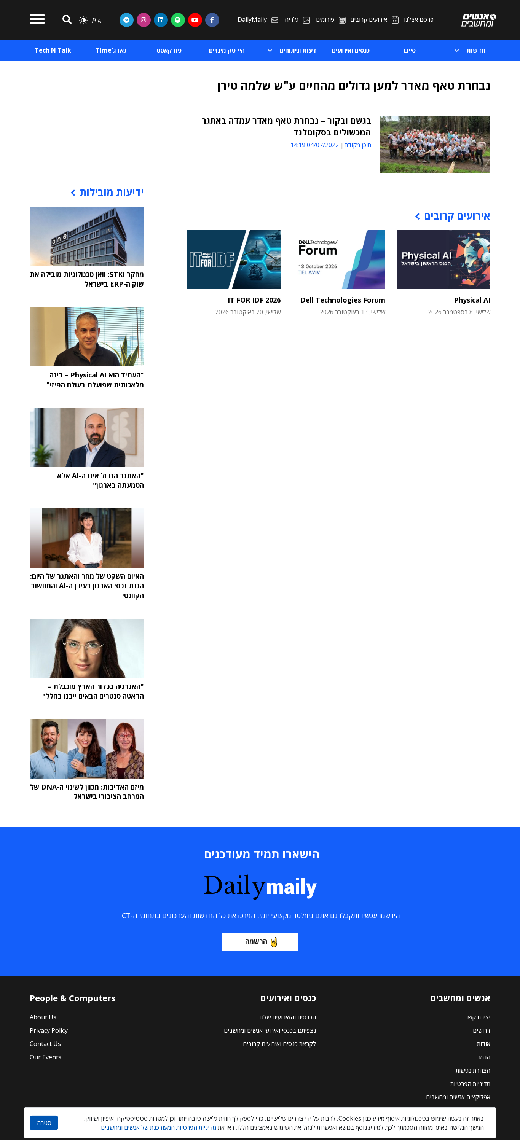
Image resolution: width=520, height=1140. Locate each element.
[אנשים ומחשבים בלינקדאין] (160, 20)
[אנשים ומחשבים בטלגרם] (126, 20)
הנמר (483, 1057)
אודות (483, 1044)
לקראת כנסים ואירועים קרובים (279, 1044)
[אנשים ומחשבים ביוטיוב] (195, 20)
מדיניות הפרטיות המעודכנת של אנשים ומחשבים (158, 1127)
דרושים (481, 1030)
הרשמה (256, 941)
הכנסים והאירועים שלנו (287, 1017)
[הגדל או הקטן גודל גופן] (96, 20)
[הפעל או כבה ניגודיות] (83, 20)
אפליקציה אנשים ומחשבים (458, 1097)
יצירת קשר (477, 1017)
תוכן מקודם (357, 145)
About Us (43, 1017)
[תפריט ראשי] (37, 20)
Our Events (45, 1057)
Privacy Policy (49, 1030)
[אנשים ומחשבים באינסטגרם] (143, 20)
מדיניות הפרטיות (470, 1083)
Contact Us (45, 1044)
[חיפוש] (66, 19)
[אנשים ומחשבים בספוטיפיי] (178, 20)
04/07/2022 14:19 (314, 145)
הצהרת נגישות (473, 1070)
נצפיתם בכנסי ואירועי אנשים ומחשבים (270, 1030)
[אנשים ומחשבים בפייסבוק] (212, 20)
